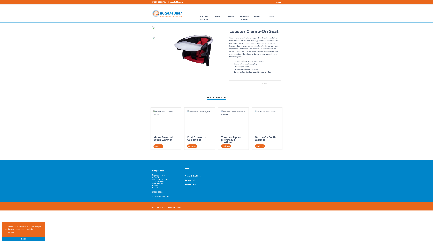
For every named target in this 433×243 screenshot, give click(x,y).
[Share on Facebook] (269, 84)
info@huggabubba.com (160, 196)
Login (278, 2)
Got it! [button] (23, 239)
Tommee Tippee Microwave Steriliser (231, 139)
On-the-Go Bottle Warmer (265, 138)
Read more (158, 146)
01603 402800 (157, 2)
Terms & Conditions (193, 176)
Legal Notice (190, 184)
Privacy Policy (190, 180)
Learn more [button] (10, 232)
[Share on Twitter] (272, 84)
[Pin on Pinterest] (275, 84)
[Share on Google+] (279, 84)
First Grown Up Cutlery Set (196, 138)
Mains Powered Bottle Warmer (163, 138)
